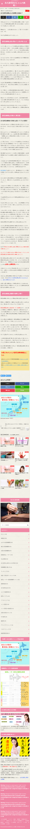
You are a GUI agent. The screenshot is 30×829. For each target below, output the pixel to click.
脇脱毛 (3, 621)
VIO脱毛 (4, 616)
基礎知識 (9, 375)
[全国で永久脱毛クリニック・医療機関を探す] (15, 416)
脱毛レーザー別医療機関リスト (10, 579)
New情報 (4, 559)
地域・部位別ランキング (8, 575)
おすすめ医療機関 (7, 542)
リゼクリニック (6, 629)
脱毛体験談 (3, 170)
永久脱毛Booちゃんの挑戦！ (15, 4)
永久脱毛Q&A (5, 588)
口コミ (4, 534)
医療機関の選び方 (6, 567)
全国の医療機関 (6, 550)
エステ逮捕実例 (6, 592)
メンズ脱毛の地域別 (7, 608)
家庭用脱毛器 (5, 633)
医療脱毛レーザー (7, 554)
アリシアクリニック (7, 625)
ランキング (5, 571)
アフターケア (5, 600)
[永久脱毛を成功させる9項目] (15, 724)
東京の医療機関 (6, 546)
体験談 (3, 375)
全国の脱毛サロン (6, 612)
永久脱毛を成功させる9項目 (9, 563)
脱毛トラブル (5, 596)
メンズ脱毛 (5, 604)
